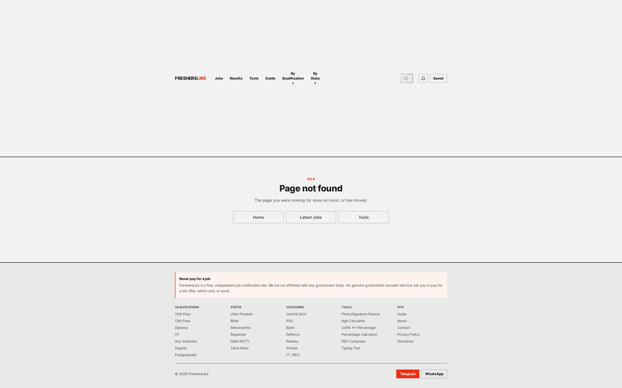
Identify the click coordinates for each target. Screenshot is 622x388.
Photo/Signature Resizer (361, 314)
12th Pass (182, 321)
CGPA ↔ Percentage (359, 327)
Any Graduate (186, 341)
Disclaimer (405, 341)
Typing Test (351, 348)
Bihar (235, 321)
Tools (254, 78)
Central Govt (296, 314)
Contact (403, 327)
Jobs (219, 78)
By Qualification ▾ (293, 78)
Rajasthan (238, 334)
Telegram (408, 374)
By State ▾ (315, 78)
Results (236, 78)
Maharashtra (241, 327)
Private (291, 348)
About (402, 321)
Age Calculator (353, 321)
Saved (438, 78)
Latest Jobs (311, 217)
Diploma (181, 327)
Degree (181, 348)
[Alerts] (423, 78)
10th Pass (182, 314)
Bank (290, 327)
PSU (289, 321)
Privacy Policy (408, 334)
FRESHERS (190, 78)
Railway (292, 341)
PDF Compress (353, 341)
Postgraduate (186, 355)
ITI (177, 334)
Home (258, 217)
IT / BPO (293, 355)
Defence (293, 334)
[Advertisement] (361, 78)
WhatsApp (434, 374)
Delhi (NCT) (240, 341)
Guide (270, 78)
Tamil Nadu (240, 348)
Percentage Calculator (359, 334)
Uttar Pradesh (242, 314)
